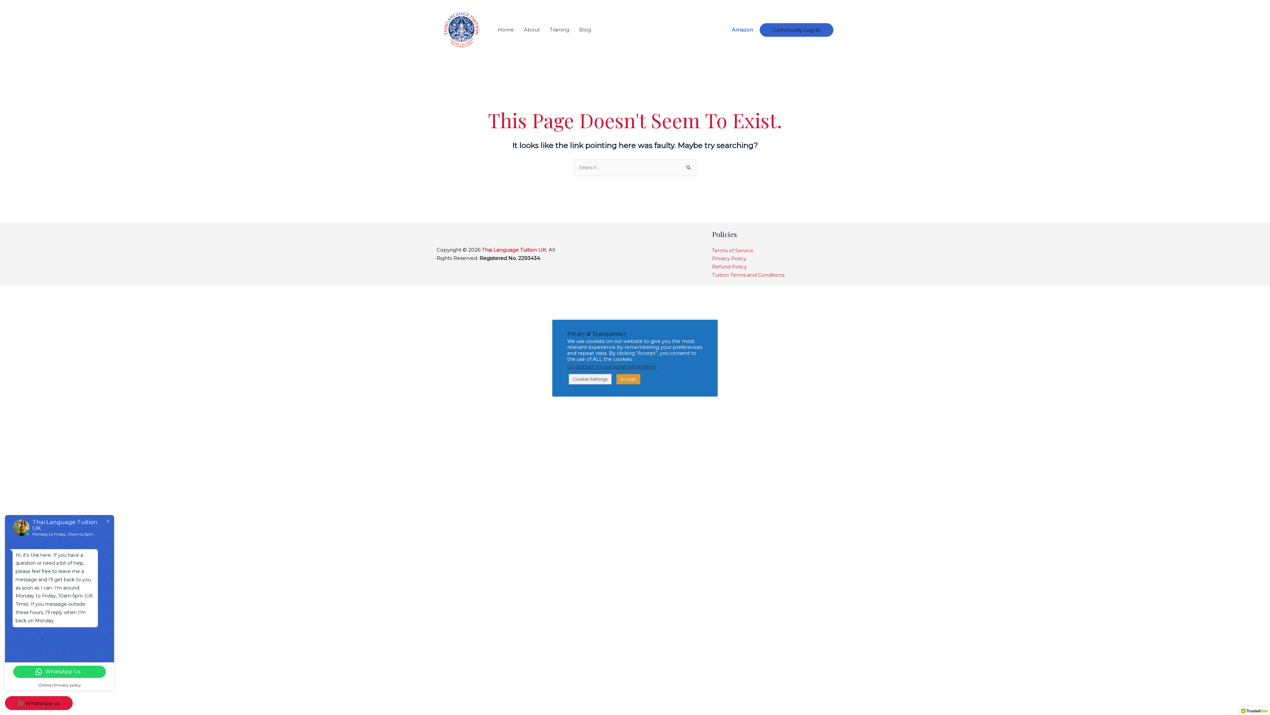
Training (559, 29)
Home (506, 29)
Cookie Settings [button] (590, 379)
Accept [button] (628, 379)
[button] (796, 30)
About (532, 29)
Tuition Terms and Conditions (748, 275)
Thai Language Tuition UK (514, 250)
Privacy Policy (729, 258)
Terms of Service (732, 250)
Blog (585, 29)
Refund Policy (729, 266)
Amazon (742, 29)
